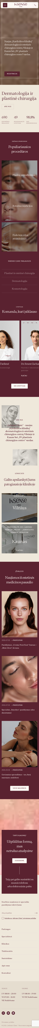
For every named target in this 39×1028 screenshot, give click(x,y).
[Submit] (36, 913)
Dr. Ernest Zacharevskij (14, 363)
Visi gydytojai (19, 386)
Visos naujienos (19, 788)
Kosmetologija (19, 288)
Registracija (12, 74)
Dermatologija (19, 281)
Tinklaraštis (7, 951)
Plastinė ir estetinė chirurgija (19, 273)
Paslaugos (6, 929)
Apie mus (7, 106)
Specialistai (7, 936)
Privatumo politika (8, 1022)
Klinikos (5, 944)
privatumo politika (29, 918)
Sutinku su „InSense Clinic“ (14, 918)
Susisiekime (19, 860)
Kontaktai (6, 973)
